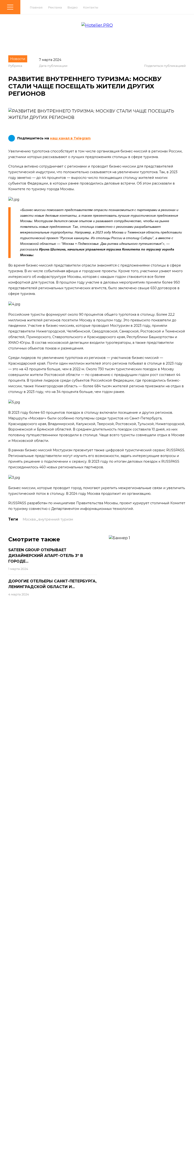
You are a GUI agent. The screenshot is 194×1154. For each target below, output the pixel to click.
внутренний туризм (55, 519)
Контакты (90, 7)
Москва (29, 519)
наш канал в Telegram (70, 138)
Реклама (55, 7)
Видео (72, 7)
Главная (36, 7)
